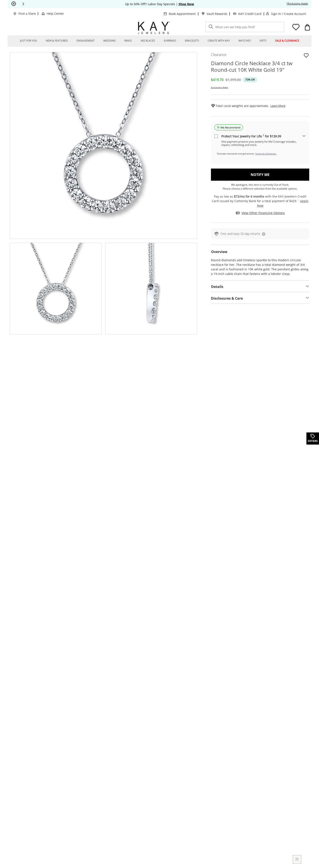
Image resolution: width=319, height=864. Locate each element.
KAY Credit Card (249, 14)
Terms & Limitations (265, 153)
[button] (23, 4)
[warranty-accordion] (304, 136)
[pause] (13, 3)
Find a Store (27, 13)
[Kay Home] (154, 27)
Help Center (55, 13)
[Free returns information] (262, 234)
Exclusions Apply (219, 87)
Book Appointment (182, 14)
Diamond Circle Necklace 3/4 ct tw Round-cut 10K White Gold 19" (252, 66)
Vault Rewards (217, 14)
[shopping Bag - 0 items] (307, 27)
